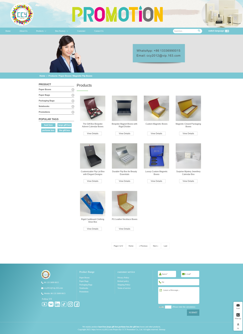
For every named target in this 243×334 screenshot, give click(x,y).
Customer (81, 31)
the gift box (64, 130)
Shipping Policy (123, 285)
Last (165, 246)
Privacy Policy (123, 278)
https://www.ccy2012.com (102, 329)
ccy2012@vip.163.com (53, 288)
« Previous (143, 246)
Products (41, 31)
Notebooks (44, 106)
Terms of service (124, 288)
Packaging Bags (47, 101)
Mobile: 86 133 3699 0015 (54, 293)
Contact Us (98, 31)
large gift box (64, 125)
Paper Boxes (65, 76)
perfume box (48, 130)
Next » (155, 246)
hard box (48, 125)
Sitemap (162, 329)
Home (8, 31)
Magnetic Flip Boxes (82, 76)
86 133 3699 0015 (51, 282)
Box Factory (61, 31)
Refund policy (123, 281)
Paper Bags (44, 95)
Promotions (44, 112)
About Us (23, 31)
